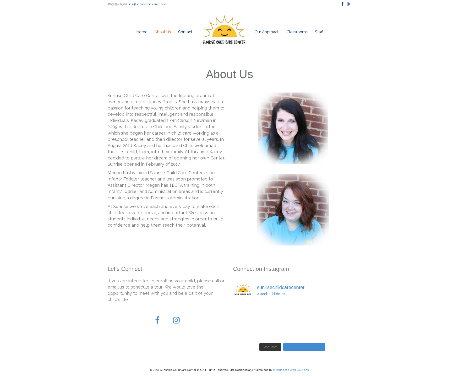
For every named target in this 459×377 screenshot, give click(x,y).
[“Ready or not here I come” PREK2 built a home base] (277, 313)
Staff (319, 32)
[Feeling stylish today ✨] (307, 313)
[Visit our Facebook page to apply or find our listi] (307, 331)
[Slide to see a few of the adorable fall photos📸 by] (277, 331)
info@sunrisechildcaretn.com (148, 4)
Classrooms (297, 32)
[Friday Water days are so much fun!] (337, 331)
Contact (185, 32)
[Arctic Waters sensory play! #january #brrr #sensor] (247, 331)
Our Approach (267, 32)
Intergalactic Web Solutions (291, 370)
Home (141, 32)
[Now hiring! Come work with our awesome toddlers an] (337, 313)
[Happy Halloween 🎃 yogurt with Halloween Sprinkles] (247, 313)
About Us (162, 32)
